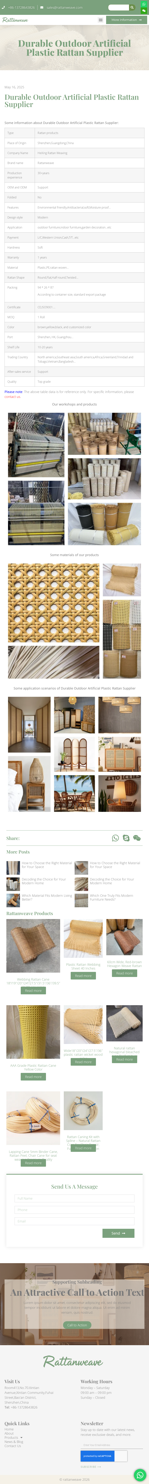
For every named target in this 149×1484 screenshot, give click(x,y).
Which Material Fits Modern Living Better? (47, 897)
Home (9, 1429)
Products (11, 1437)
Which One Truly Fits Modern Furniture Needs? (111, 897)
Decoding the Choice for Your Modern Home (44, 881)
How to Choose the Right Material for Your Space (47, 865)
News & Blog (14, 1441)
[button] (101, 20)
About (9, 1433)
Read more (33, 990)
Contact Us (13, 1446)
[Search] (132, 7)
